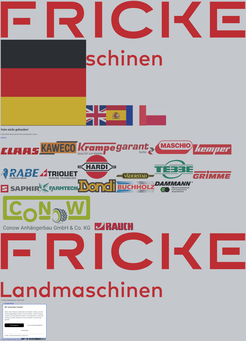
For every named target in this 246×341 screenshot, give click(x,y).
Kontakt (7, 335)
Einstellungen (24, 330)
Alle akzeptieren (14, 325)
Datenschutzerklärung (15, 335)
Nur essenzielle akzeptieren (35, 325)
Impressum (25, 335)
